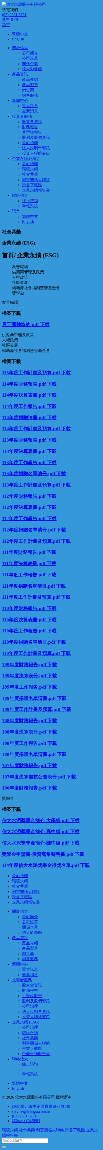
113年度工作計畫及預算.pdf (31, 485)
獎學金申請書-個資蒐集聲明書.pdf (38, 854)
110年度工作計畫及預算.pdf (31, 653)
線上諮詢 (30, 201)
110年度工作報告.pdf (24, 630)
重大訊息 (30, 106)
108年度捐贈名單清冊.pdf (29, 754)
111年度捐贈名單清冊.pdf (29, 586)
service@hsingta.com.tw (31, 1111)
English (18, 39)
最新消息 (30, 111)
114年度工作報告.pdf (24, 406)
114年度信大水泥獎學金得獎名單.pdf (41, 865)
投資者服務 (22, 116)
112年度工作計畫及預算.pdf (31, 541)
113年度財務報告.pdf (24, 440)
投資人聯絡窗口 (36, 153)
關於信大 (20, 48)
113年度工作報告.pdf (24, 462)
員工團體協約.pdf (21, 324)
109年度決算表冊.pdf (25, 675)
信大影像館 (32, 69)
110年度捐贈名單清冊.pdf (29, 642)
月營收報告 (32, 132)
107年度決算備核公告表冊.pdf (34, 776)
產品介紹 (30, 79)
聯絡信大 (20, 195)
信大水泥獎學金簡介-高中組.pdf (36, 831)
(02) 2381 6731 (14, 15)
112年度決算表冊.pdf (24, 507)
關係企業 (30, 64)
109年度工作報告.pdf (25, 687)
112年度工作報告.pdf (24, 518)
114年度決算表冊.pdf (24, 395)
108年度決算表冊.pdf (25, 732)
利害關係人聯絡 (36, 179)
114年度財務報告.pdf (24, 384)
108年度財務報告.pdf (25, 720)
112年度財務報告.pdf (24, 496)
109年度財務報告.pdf (25, 664)
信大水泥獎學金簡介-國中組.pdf (36, 842)
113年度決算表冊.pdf (24, 451)
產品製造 (30, 85)
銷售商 (28, 90)
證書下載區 (32, 185)
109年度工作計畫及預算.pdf (32, 709)
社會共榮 (30, 174)
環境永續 (30, 169)
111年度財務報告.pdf (24, 552)
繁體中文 (20, 34)
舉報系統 (30, 206)
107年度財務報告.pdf (25, 765)
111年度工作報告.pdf (24, 574)
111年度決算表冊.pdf (24, 563)
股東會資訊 (32, 121)
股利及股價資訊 (36, 137)
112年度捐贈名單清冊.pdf (29, 529)
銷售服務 (30, 95)
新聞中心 (20, 100)
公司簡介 (30, 53)
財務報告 (30, 127)
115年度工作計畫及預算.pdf (31, 372)
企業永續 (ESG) (25, 158)
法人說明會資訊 (36, 148)
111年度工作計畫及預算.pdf (31, 597)
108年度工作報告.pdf (25, 743)
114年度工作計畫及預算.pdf (31, 428)
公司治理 (30, 143)
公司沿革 (30, 58)
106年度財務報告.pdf (25, 788)
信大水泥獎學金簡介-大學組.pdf (36, 820)
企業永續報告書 (36, 190)
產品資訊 (20, 74)
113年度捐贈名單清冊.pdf (29, 473)
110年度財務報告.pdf (24, 608)
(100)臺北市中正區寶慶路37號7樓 (41, 1106)
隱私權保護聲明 (26, 1121)
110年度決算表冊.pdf (24, 619)
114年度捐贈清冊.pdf (24, 417)
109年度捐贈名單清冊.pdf (29, 698)
